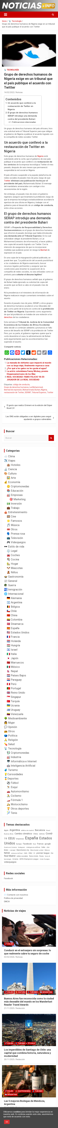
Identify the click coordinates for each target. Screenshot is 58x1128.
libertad (43, 250)
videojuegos (10, 862)
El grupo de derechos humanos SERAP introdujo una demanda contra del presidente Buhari (23, 115)
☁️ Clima (9, 456)
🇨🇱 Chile (12, 611)
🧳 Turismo (11, 770)
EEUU (11, 838)
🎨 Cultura (10, 473)
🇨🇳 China (12, 615)
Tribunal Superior (39, 392)
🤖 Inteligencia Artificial (21, 765)
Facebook (27, 844)
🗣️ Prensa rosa (16, 533)
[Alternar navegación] (5, 15)
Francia (40, 844)
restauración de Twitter (14, 392)
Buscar (51, 438)
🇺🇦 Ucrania (13, 705)
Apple (6, 830)
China (35, 834)
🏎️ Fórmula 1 (15, 800)
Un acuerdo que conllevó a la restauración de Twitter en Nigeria (22, 106)
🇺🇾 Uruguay (13, 709)
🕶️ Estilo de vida (14, 546)
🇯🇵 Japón (12, 658)
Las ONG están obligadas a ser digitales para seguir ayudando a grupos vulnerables (28, 417)
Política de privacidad (13, 898)
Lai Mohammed (36, 387)
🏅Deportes (11, 778)
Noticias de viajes (15, 910)
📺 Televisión (15, 538)
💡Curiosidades (13, 774)
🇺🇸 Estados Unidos (18, 632)
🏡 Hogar (12, 563)
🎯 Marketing (17, 499)
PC (34, 853)
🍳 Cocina (13, 559)
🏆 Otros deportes (18, 808)
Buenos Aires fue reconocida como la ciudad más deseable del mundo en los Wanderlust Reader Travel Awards (29, 1001)
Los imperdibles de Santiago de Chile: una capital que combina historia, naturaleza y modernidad (27, 1052)
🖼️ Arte (11, 477)
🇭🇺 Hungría (13, 645)
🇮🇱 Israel (12, 649)
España (31, 838)
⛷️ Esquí (12, 787)
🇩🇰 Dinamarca (15, 623)
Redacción (20, 1008)
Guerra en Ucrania (10, 847)
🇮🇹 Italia (12, 654)
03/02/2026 (9, 957)
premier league (43, 853)
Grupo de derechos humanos (16, 387)
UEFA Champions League (28, 859)
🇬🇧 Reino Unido (16, 692)
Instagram (21, 847)
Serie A (47, 856)
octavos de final (17, 853)
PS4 (52, 853)
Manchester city (23, 850)
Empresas (20, 839)
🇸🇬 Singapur (14, 697)
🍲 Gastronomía (13, 576)
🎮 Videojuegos (16, 542)
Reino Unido (33, 856)
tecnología (7, 859)
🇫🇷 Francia (13, 636)
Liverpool (12, 850)
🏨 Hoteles (13, 465)
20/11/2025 (9, 1059)
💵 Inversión (14, 503)
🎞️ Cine (11, 516)
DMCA (7, 901)
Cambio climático (23, 833)
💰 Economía (12, 482)
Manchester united (36, 850)
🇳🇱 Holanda (14, 641)
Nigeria (40, 156)
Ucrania (15, 859)
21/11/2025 (9, 1008)
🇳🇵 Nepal (12, 671)
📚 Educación (15, 490)
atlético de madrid (27, 830)
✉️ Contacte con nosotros (16, 895)
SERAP (28, 392)
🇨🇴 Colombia (14, 619)
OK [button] (7, 1122)
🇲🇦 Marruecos (15, 662)
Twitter (7, 180)
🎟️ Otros (12, 529)
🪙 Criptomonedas (18, 486)
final (34, 844)
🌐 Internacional (13, 593)
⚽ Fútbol (12, 782)
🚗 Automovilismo (18, 791)
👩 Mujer (9, 722)
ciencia (42, 834)
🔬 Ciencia (10, 469)
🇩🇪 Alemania (14, 598)
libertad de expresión (13, 390)
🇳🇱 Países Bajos (16, 675)
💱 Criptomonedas (18, 752)
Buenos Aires (8, 834)
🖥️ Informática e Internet (22, 761)
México (47, 850)
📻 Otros (9, 731)
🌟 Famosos (14, 520)
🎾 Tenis (12, 813)
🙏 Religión (11, 739)
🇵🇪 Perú (11, 684)
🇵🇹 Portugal (14, 688)
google (48, 844)
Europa (19, 844)
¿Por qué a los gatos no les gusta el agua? (27, 368)
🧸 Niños (12, 572)
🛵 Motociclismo (17, 804)
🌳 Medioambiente (15, 718)
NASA (7, 853)
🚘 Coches (13, 555)
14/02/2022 (9, 92)
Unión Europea (45, 859)
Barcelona (40, 830)
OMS (25, 853)
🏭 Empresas (15, 495)
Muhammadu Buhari (31, 390)
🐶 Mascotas (15, 568)
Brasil (48, 830)
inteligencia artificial (33, 847)
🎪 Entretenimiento (15, 512)
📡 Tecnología (11, 70)
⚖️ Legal (12, 550)
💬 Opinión (10, 727)
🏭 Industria (14, 757)
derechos (8, 317)
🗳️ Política (10, 735)
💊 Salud (9, 744)
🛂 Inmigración (13, 589)
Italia (43, 847)
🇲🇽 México (13, 666)
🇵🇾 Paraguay (14, 679)
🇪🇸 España (13, 628)
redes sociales (22, 856)
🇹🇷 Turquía (13, 701)
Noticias (19, 92)
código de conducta (21, 384)
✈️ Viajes (9, 460)
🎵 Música (13, 525)
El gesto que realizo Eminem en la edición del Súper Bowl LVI (29, 406)
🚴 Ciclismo (14, 795)
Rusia (41, 856)
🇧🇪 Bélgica (13, 606)
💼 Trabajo (13, 507)
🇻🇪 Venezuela (15, 714)
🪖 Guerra (10, 585)
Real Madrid (9, 856)
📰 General (10, 581)
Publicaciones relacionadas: (24, 122)
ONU (30, 853)
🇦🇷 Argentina (14, 602)
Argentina (15, 830)
